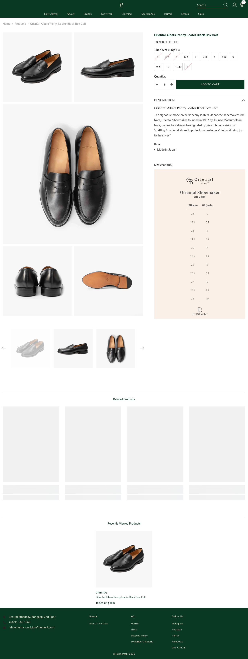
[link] (31, 491)
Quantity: (160, 76)
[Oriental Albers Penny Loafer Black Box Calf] (124, 559)
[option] (30, 348)
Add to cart (211, 84)
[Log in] (235, 5)
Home (6, 23)
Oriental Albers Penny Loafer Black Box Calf (121, 597)
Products (20, 23)
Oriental (101, 592)
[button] (4, 348)
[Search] (212, 5)
